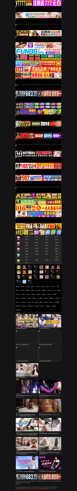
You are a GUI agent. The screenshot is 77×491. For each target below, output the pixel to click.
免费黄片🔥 (52, 298)
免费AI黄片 (54, 306)
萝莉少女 (56, 236)
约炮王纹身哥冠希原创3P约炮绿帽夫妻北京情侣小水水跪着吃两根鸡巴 (26, 453)
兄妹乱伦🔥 (30, 306)
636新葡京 (41, 298)
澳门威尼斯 (57, 302)
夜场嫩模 (43, 294)
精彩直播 (49, 290)
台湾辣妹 (26, 242)
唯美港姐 (46, 242)
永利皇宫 (29, 298)
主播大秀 (18, 294)
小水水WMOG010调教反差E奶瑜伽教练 (25, 471)
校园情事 (36, 259)
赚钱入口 (42, 306)
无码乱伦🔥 (58, 298)
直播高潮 (44, 290)
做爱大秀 (46, 302)
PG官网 (22, 286)
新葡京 (17, 290)
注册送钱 (47, 286)
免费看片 (41, 302)
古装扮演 (26, 248)
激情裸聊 (46, 298)
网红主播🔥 (18, 310)
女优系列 (36, 248)
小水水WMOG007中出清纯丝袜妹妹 (47, 471)
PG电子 (42, 286)
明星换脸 (36, 251)
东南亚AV (56, 242)
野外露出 (56, 245)
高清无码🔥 (48, 306)
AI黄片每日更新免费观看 (44, 361)
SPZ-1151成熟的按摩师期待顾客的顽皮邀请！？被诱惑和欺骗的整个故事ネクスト (25, 415)
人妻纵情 (46, 259)
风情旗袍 (26, 251)
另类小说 (26, 262)
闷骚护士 (56, 251)
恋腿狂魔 (56, 248)
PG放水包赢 (38, 290)
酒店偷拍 (58, 290)
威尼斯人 (18, 286)
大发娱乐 (18, 298)
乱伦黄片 (28, 294)
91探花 (36, 245)
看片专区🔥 (36, 306)
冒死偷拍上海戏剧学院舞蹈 (45, 344)
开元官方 (18, 302)
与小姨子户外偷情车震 (44, 328)
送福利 (58, 286)
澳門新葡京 (23, 298)
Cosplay (46, 239)
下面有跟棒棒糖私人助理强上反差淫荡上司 (49, 433)
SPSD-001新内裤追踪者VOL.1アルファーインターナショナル (49, 415)
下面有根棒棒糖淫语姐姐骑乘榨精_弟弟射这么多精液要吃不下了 (49, 453)
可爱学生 (46, 248)
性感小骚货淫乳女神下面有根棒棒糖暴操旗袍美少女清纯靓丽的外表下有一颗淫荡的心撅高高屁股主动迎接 (27, 435)
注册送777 (53, 286)
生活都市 (26, 259)
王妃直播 (23, 294)
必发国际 (48, 294)
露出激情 (36, 254)
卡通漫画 (26, 254)
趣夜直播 (38, 294)
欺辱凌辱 (26, 245)
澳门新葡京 (54, 294)
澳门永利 (38, 286)
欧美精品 (46, 236)
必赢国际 (27, 290)
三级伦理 (26, 239)
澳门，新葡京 (35, 302)
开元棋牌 (27, 286)
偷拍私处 (33, 294)
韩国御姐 (36, 242)
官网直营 (32, 286)
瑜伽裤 (46, 251)
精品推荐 (26, 236)
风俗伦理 (56, 259)
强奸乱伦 (36, 236)
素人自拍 (56, 239)
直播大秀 (51, 302)
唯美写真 (46, 254)
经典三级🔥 (18, 306)
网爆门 (56, 254)
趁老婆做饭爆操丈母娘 (21, 328)
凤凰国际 (32, 290)
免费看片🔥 (34, 298)
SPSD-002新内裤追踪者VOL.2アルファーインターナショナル (49, 396)
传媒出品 (26, 256)
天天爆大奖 (23, 302)
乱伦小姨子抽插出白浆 (21, 377)
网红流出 (46, 245)
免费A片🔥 (24, 306)
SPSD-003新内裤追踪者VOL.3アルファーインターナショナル (26, 396)
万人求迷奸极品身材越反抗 (22, 361)
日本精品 (36, 239)
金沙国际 (29, 302)
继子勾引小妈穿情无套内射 (22, 344)
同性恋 (56, 256)
